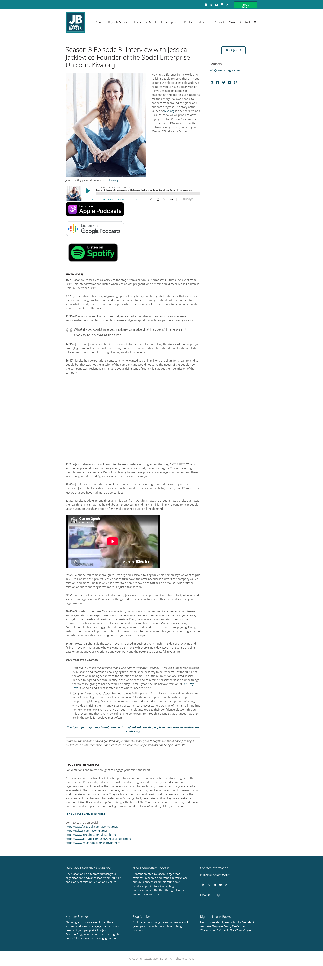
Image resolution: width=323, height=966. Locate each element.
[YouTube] (216, 4)
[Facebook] (206, 4)
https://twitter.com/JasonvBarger (86, 830)
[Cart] (254, 22)
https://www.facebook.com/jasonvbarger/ (92, 826)
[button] (131, 22)
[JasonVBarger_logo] (75, 22)
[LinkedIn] (211, 4)
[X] (227, 4)
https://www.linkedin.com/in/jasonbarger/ (92, 835)
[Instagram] (222, 4)
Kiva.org (113, 180)
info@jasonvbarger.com (224, 70)
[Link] (94, 885)
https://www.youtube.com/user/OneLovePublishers (98, 839)
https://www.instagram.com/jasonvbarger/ (93, 843)
